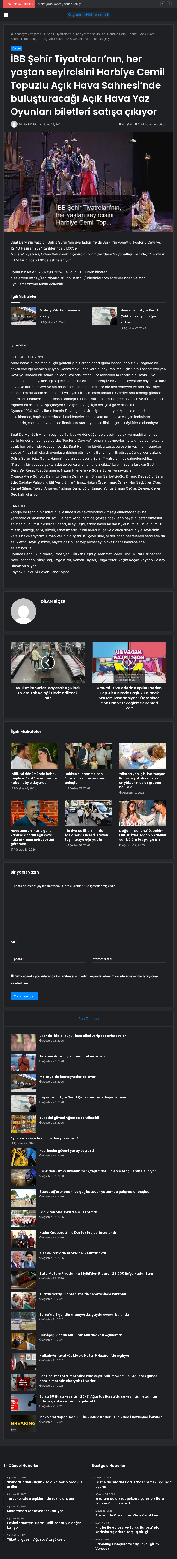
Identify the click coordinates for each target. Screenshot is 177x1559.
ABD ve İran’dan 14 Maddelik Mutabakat (72, 1253)
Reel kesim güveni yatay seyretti (66, 1150)
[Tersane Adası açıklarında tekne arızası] (23, 1062)
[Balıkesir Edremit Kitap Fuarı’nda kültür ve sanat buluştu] (88, 756)
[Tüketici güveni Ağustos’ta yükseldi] (23, 1124)
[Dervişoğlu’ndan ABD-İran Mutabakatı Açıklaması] (23, 1341)
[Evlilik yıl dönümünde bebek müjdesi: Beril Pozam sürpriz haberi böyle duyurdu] (34, 756)
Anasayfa (20, 34)
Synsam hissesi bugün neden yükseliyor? (45, 1138)
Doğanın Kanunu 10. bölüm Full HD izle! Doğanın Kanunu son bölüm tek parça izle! (142, 835)
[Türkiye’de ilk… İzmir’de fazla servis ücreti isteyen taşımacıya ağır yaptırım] (88, 813)
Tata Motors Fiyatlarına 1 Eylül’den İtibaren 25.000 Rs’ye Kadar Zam (96, 1273)
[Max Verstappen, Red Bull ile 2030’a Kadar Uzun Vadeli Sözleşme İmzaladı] (23, 1423)
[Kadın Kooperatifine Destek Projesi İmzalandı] (23, 1239)
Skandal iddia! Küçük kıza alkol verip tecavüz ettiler (82, 1036)
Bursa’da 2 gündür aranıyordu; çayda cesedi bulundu (84, 1314)
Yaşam (34, 34)
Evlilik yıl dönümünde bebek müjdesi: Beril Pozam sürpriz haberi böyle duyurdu (34, 778)
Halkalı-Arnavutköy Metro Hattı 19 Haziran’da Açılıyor (84, 1355)
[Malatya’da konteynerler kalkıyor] (23, 316)
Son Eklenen (88, 1018)
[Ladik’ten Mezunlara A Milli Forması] (23, 1218)
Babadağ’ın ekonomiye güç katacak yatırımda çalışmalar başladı (94, 1191)
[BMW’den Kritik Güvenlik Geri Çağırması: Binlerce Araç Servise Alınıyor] (23, 1177)
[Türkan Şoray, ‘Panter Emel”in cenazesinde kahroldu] (23, 1300)
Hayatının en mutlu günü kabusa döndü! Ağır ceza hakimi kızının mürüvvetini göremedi (32, 837)
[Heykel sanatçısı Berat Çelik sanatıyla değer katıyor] (104, 316)
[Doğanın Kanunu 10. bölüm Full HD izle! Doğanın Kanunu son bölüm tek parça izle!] (142, 813)
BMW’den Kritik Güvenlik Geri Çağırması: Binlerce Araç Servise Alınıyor (97, 1171)
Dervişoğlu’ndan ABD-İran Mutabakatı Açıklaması (81, 1335)
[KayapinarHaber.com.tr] (88, 15)
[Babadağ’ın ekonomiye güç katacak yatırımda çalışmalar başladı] (23, 1198)
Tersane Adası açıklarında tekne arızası (72, 1056)
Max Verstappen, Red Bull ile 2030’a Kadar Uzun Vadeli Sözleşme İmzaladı (101, 1417)
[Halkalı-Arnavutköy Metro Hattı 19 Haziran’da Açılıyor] (23, 1361)
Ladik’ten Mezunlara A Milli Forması (69, 1212)
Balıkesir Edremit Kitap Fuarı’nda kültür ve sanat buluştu (86, 778)
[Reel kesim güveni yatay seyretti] (23, 1157)
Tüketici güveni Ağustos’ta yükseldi (69, 1117)
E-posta (17, 959)
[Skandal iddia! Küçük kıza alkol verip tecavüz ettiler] (23, 1042)
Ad (14, 942)
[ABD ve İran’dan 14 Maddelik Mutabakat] (23, 1259)
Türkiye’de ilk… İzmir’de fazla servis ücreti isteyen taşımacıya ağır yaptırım (86, 835)
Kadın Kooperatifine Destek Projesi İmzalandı (77, 1232)
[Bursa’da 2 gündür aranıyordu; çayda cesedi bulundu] (23, 1321)
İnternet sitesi (102, 959)
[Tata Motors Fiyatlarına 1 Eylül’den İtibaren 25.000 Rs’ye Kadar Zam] (23, 1280)
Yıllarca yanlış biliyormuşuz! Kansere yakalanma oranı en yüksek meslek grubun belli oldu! (142, 780)
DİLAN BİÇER (27, 124)
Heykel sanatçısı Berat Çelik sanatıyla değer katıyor (139, 316)
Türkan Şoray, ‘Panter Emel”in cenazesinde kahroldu (83, 1294)
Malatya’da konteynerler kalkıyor (61, 4)
